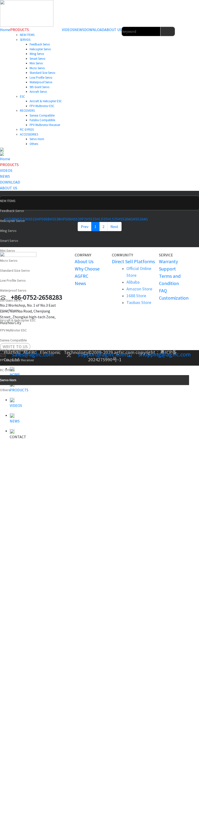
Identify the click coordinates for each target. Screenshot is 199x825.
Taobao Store (138, 302)
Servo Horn (8, 380)
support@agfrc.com (102, 354)
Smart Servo (9, 240)
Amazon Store (139, 289)
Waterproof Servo (13, 290)
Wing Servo (8, 230)
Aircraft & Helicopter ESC (18, 320)
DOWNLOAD (94, 29)
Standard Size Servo (15, 270)
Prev (84, 226)
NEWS (79, 29)
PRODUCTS (19, 29)
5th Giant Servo (11, 300)
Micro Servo (8, 260)
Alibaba (133, 282)
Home (5, 29)
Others (5, 390)
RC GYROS (7, 370)
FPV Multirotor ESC (13, 330)
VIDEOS (68, 29)
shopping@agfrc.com (165, 354)
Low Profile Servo (13, 280)
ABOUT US (113, 29)
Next (114, 226)
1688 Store (136, 295)
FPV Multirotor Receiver (17, 360)
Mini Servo (7, 250)
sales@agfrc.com (33, 354)
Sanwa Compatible (13, 340)
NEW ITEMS (8, 201)
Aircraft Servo (10, 310)
